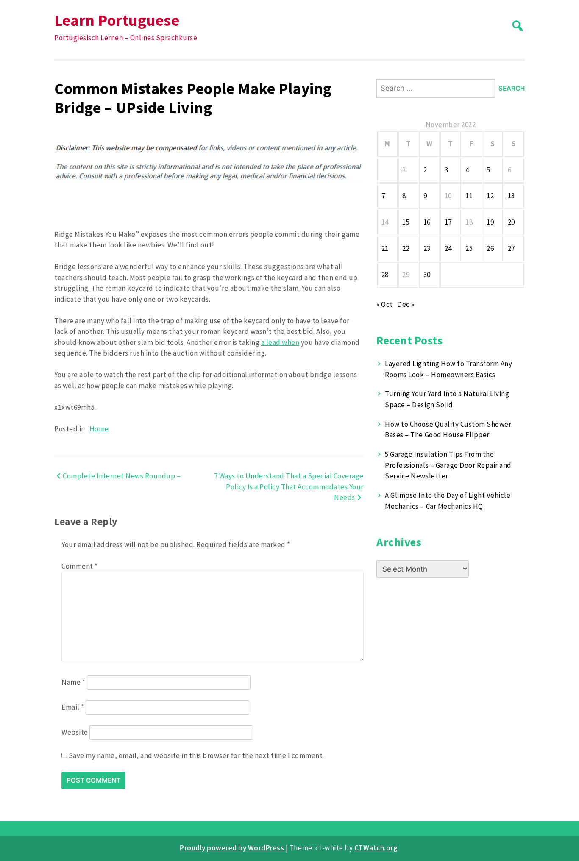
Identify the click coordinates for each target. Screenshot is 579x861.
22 (405, 248)
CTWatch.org (376, 848)
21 (385, 248)
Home (99, 428)
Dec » (406, 304)
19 (490, 222)
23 (427, 248)
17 (448, 222)
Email (72, 707)
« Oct (384, 304)
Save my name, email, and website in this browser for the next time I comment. (196, 755)
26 (490, 248)
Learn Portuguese (116, 20)
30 (427, 274)
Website (74, 732)
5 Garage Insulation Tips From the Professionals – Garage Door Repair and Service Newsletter (448, 465)
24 (448, 248)
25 (469, 248)
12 (490, 195)
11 (469, 195)
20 (511, 222)
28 (385, 274)
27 (511, 248)
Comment (79, 566)
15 (405, 222)
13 (511, 195)
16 (427, 222)
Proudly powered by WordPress (233, 848)
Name (73, 682)
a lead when (280, 342)
